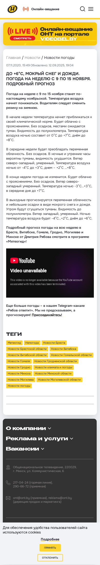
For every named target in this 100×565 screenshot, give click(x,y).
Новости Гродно (19, 367)
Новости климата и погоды (53, 367)
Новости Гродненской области (55, 361)
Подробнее (50, 539)
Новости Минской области (53, 373)
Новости (32, 57)
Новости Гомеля (19, 361)
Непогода (32, 342)
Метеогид (14, 342)
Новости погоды (19, 386)
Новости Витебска (63, 349)
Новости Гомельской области (71, 355)
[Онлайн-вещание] (50, 33)
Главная (13, 57)
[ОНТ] (12, 9)
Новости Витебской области (27, 355)
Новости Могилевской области (59, 379)
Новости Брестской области (27, 349)
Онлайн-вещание (45, 9)
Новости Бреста (54, 342)
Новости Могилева (21, 379)
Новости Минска (19, 373)
